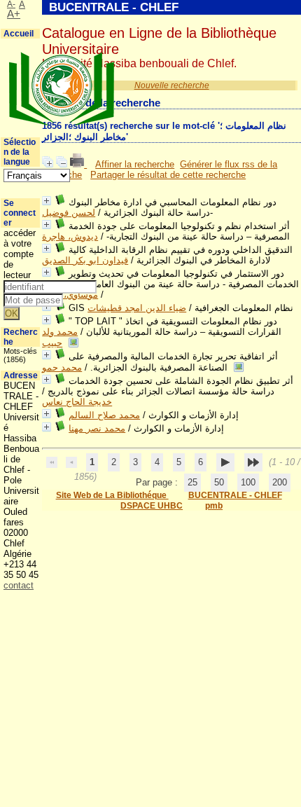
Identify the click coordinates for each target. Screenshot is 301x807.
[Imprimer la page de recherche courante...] (78, 164)
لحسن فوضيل (68, 212)
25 (192, 482)
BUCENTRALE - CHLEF (235, 495)
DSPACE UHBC (151, 506)
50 (219, 482)
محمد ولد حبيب (60, 337)
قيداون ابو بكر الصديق (85, 260)
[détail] (46, 200)
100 (248, 482)
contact (19, 585)
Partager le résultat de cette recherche (168, 175)
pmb (214, 506)
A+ (13, 14)
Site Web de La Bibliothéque (112, 495)
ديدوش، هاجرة (70, 236)
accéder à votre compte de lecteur (20, 254)
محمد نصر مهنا (97, 428)
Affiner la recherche (134, 164)
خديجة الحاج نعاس (77, 401)
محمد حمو (62, 367)
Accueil (19, 34)
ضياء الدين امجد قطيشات (137, 308)
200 (279, 482)
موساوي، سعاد (70, 294)
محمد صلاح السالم (104, 415)
